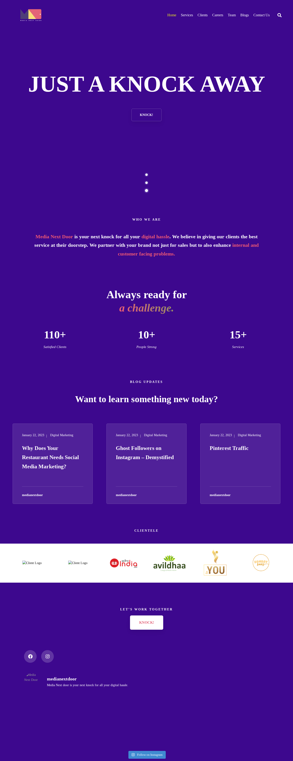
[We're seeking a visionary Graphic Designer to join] (146, 719)
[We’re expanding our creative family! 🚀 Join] (64, 721)
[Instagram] (47, 656)
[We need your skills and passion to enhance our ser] (229, 716)
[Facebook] (30, 656)
